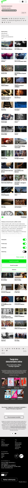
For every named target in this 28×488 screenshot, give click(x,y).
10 (16, 348)
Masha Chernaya (17, 60)
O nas (2, 441)
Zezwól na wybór (14, 265)
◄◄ (7, 353)
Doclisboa (9, 387)
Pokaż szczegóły (20, 257)
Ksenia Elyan (17, 157)
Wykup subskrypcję (9, 479)
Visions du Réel (19, 399)
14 (23, 348)
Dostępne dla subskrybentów (7, 36)
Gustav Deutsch (17, 181)
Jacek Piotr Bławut (18, 169)
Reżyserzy (17, 448)
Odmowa (14, 269)
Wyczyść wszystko (6, 8)
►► (20, 351)
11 (19, 348)
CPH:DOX (3, 387)
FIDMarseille (7, 399)
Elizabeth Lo (16, 133)
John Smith (3, 108)
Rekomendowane (18, 444)
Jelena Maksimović (18, 108)
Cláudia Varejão (3, 315)
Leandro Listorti (3, 60)
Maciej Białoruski (17, 72)
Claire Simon (3, 84)
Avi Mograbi (3, 169)
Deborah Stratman (17, 303)
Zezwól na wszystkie (14, 261)
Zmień (23, 12)
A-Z (15, 441)
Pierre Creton (3, 157)
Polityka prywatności (5, 444)
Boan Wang (16, 96)
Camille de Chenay (18, 193)
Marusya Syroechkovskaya (5, 181)
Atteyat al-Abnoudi (4, 133)
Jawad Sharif (3, 327)
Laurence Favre (3, 303)
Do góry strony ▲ (23, 481)
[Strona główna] (4, 1)
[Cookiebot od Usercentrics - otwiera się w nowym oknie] (21, 217)
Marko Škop (16, 339)
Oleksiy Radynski (17, 315)
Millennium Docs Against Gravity (16, 388)
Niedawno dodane (5, 35)
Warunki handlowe (4, 445)
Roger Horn (16, 84)
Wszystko (5, 18)
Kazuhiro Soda (3, 339)
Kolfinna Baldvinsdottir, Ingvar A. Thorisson (20, 145)
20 (6, 350)
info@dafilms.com (9, 467)
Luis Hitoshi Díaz (4, 72)
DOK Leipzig (23, 387)
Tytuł (2, 38)
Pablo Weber (3, 96)
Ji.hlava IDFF (13, 399)
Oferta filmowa (4, 33)
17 (2, 350)
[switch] (25, 244)
